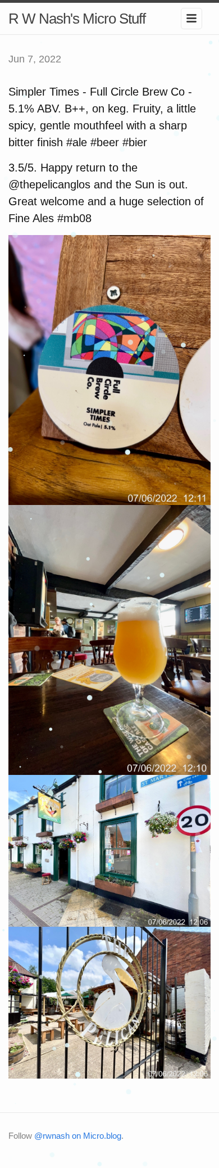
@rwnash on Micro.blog (77, 1135)
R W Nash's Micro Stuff (76, 18)
